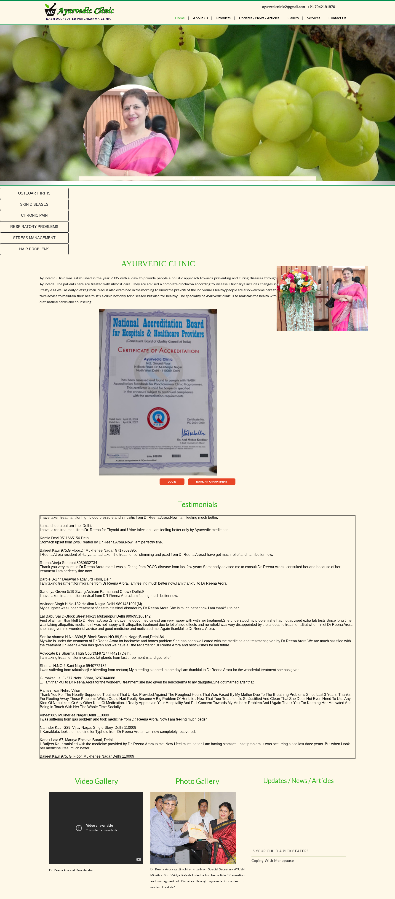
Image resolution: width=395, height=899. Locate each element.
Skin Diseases (34, 204)
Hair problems (34, 249)
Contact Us (337, 18)
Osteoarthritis (34, 193)
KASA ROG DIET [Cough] (273, 837)
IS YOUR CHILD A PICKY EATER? (280, 818)
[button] (29, 105)
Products (223, 18)
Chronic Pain (34, 215)
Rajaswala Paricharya (270, 856)
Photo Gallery (197, 781)
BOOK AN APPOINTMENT (211, 481)
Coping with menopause (272, 828)
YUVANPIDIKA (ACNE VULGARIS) (280, 847)
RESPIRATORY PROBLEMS (34, 227)
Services (313, 18)
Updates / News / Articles (259, 18)
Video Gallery (96, 781)
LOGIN (172, 481)
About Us (200, 18)
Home (180, 18)
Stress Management (34, 238)
